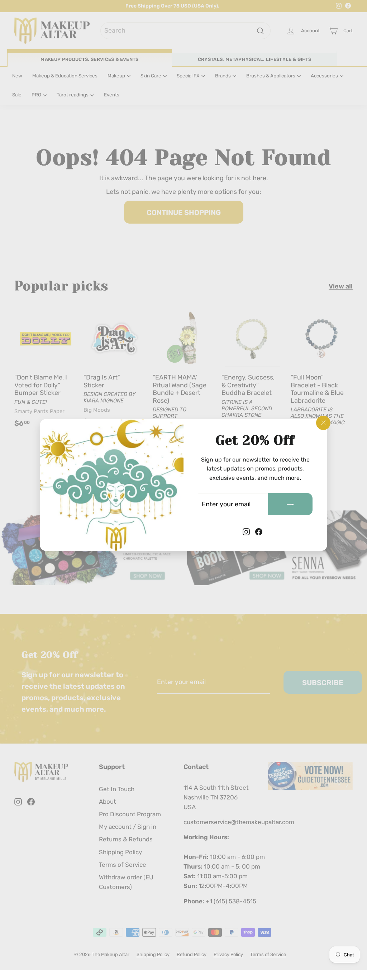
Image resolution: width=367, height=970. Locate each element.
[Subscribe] (290, 504)
